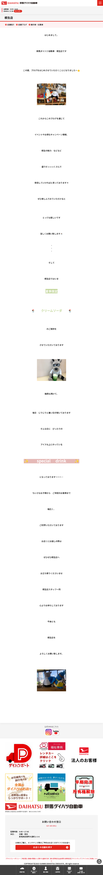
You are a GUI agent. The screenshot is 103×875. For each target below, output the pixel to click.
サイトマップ (76, 858)
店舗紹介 (10, 24)
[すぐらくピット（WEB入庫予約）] (84, 756)
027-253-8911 (51, 826)
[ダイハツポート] (19, 756)
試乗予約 (22, 872)
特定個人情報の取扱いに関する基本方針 (35, 858)
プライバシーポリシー (13, 858)
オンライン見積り (34, 871)
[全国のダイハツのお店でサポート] (19, 787)
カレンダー (18, 11)
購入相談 (45, 872)
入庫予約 (57, 872)
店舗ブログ (22, 24)
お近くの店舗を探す (42, 847)
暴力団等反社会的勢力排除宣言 (60, 858)
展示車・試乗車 (37, 24)
